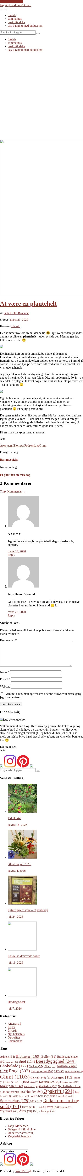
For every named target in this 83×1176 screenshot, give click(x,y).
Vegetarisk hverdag (19, 1136)
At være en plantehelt (28, 303)
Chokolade (14, 1066)
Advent (7, 1056)
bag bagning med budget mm (25, 25)
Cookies (36, 1066)
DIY (50, 1066)
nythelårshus (46, 1086)
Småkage (46, 1095)
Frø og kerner (42, 1071)
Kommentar (8, 640)
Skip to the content (11, 1)
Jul (22, 1082)
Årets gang (6, 445)
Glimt (42, 445)
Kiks (34, 1082)
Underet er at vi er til (20, 1132)
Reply (11, 554)
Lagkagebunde (69, 1082)
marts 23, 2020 (19, 319)
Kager (11, 1027)
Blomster (18, 445)
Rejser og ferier (28, 1096)
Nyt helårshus (16, 1034)
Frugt (19, 1070)
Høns (10, 1082)
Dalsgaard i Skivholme (22, 1129)
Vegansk (65, 1107)
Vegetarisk (9, 1110)
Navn (4, 672)
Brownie (12, 1062)
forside (12, 15)
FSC (59, 1071)
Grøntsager (60, 1077)
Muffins (29, 1086)
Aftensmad (14, 1023)
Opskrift (58, 1091)
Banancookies (9, 459)
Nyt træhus (15, 1091)
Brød (27, 1061)
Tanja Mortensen (18, 1126)
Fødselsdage (31, 445)
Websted (5, 686)
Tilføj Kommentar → (13, 491)
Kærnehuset (49, 1082)
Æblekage (46, 1111)
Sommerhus (15, 1041)
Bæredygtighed (55, 1061)
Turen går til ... (33, 1107)
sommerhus (15, 18)
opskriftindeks (16, 22)
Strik (36, 1101)
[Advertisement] (41, 96)
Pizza (13, 1096)
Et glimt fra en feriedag (15, 475)
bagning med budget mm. (15, 5)
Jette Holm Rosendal (16, 313)
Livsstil (15, 326)
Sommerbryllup (65, 1096)
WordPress (22, 1171)
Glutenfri (38, 1077)
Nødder (34, 1092)
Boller (48, 1056)
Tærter (52, 1106)
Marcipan (11, 1086)
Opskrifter (14, 1037)
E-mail (5, 679)
